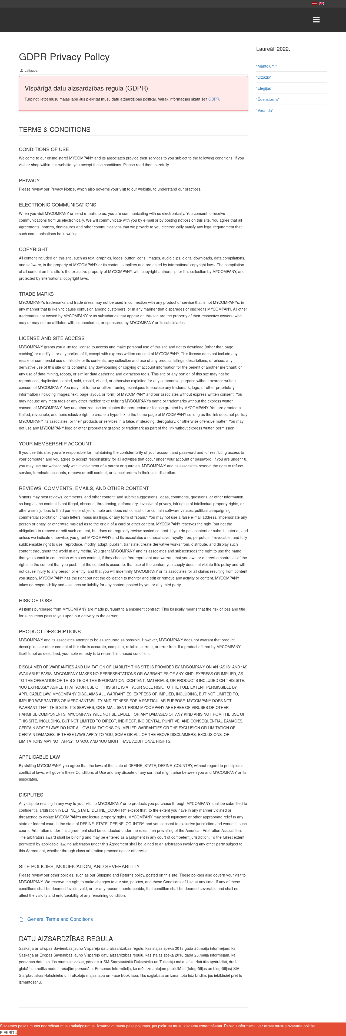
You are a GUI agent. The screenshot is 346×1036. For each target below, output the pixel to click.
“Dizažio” (263, 77)
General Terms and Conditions (59, 918)
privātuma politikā (300, 1025)
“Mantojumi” (266, 66)
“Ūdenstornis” (268, 99)
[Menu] (316, 20)
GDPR (213, 99)
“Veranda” (264, 110)
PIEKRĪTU (8, 1032)
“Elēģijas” (264, 88)
